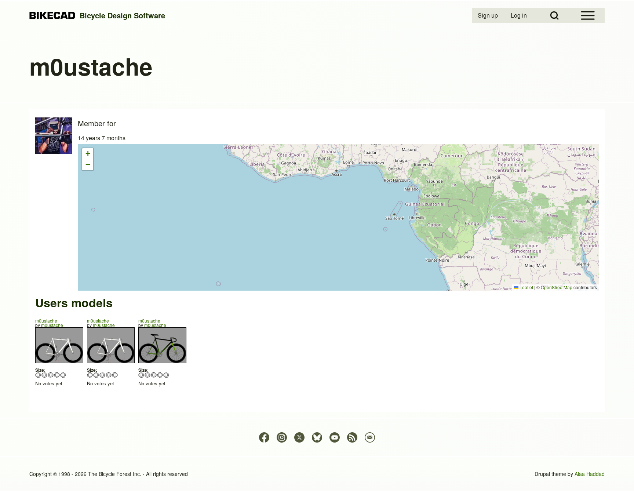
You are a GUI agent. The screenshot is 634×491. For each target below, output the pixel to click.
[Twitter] (299, 437)
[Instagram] (281, 437)
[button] (87, 153)
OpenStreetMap (556, 287)
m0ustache (46, 320)
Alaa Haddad (590, 473)
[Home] (52, 15)
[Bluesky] (317, 437)
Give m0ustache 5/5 (63, 375)
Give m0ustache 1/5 (38, 375)
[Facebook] (264, 437)
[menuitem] (488, 15)
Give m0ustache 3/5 (51, 375)
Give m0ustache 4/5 (57, 375)
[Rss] (352, 437)
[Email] (369, 437)
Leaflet (525, 287)
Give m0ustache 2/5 (44, 375)
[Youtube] (334, 437)
